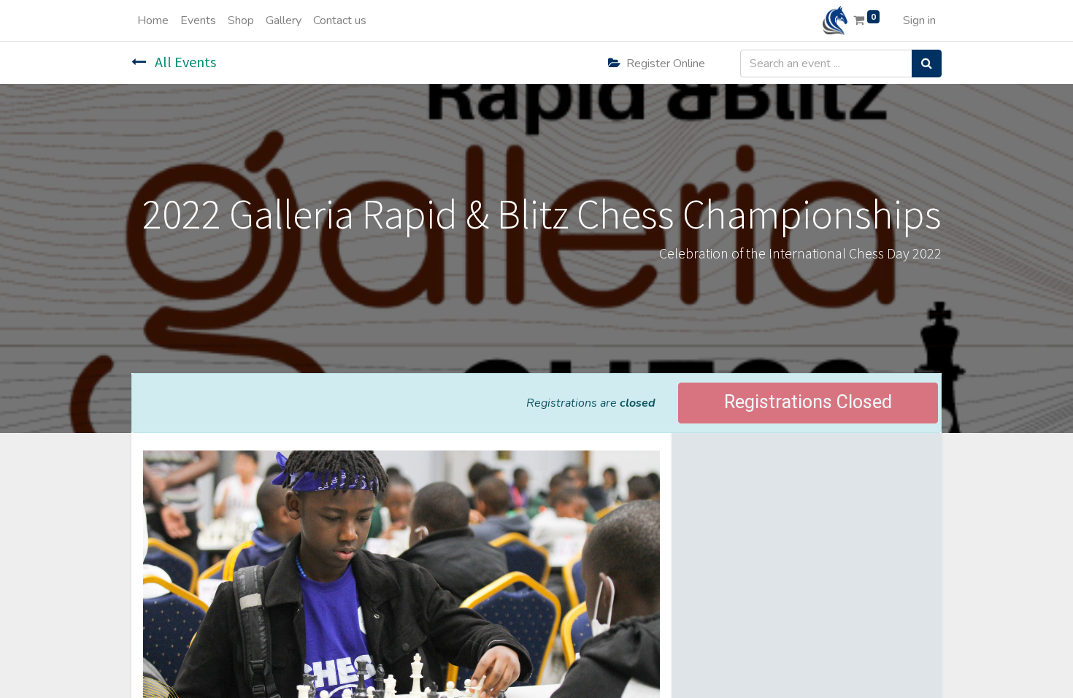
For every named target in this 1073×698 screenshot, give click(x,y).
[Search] (927, 63)
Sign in (919, 20)
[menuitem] (152, 20)
